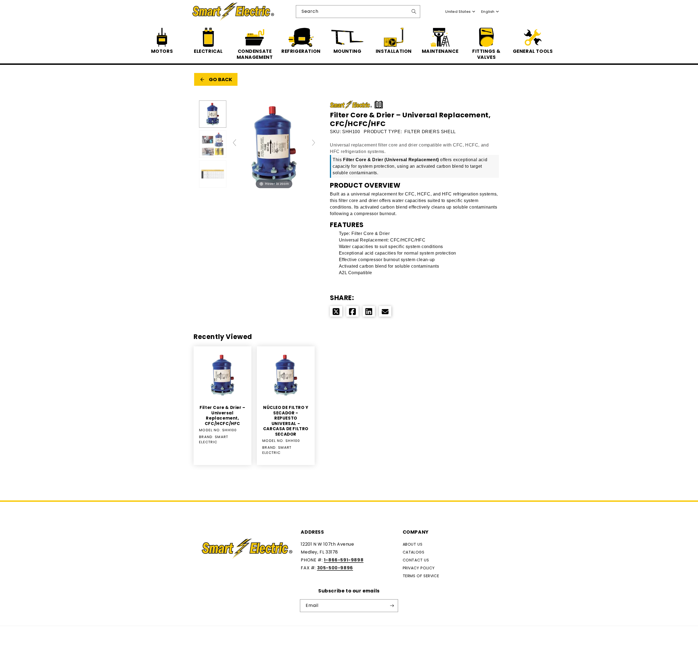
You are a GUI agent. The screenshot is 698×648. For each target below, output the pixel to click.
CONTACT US (416, 560)
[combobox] (358, 11)
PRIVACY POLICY (419, 567)
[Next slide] (313, 142)
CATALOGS (414, 552)
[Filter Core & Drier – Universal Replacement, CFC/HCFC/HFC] (212, 114)
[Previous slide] (234, 142)
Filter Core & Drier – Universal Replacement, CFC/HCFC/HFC (222, 415)
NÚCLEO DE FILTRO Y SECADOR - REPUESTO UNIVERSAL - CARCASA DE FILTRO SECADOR (285, 421)
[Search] (414, 11)
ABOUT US (413, 544)
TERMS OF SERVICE (421, 575)
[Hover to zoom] (274, 145)
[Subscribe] (392, 605)
